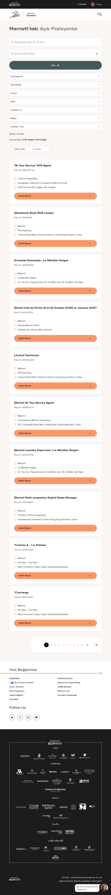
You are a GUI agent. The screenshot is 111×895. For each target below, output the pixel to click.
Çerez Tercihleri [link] (16, 687)
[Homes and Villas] (89, 849)
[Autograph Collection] (90, 772)
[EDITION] (25, 756)
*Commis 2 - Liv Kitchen (30, 545)
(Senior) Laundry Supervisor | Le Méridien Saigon (46, 450)
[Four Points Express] (56, 834)
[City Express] (42, 834)
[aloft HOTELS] (92, 807)
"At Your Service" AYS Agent (32, 165)
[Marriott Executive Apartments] (55, 857)
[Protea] (61, 817)
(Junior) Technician (26, 355)
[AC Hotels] (73, 807)
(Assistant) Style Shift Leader (34, 213)
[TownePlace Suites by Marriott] (35, 848)
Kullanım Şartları (65, 678)
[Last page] (96, 645)
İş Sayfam (82, 4)
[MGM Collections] (84, 781)
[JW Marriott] (84, 757)
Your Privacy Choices (23, 682)
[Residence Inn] (21, 848)
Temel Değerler (16, 695)
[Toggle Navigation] (99, 14)
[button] (55, 76)
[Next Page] (88, 645)
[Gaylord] (70, 783)
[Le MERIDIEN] (64, 771)
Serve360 (13, 699)
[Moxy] (46, 816)
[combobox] (55, 42)
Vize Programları (16, 691)
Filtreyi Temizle (16, 134)
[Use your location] (98, 54)
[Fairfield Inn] (64, 807)
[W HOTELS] (73, 757)
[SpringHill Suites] (49, 807)
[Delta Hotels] (42, 772)
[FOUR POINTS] (33, 807)
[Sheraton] (32, 772)
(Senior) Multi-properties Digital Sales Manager (45, 497)
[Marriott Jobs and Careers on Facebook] (20, 717)
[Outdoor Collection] (55, 791)
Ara (53, 65)
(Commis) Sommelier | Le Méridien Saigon (41, 260)
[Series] (69, 833)
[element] (46, 849)
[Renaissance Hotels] (76, 772)
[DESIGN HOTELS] (43, 781)
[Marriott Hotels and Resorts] (20, 772)
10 (82, 644)
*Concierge (21, 592)
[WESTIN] (53, 771)
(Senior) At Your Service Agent (34, 403)
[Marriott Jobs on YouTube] (36, 717)
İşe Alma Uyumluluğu (67, 695)
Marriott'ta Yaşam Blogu (69, 682)
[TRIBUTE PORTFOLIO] (28, 781)
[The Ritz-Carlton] (39, 757)
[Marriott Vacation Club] (57, 782)
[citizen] (82, 809)
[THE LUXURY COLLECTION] (52, 757)
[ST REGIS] (63, 757)
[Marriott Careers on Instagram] (28, 717)
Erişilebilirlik (14, 678)
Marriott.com (64, 691)
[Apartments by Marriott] (76, 849)
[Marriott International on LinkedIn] (12, 717)
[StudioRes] (60, 850)
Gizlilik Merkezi (64, 687)
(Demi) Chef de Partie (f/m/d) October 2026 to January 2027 (55, 308)
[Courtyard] (21, 807)
